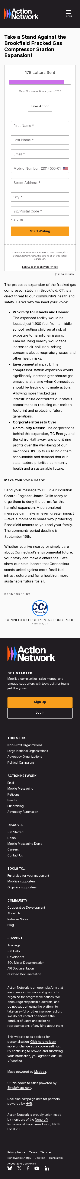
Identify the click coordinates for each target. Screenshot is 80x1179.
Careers (13, 849)
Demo (11, 838)
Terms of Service (40, 1152)
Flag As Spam (66, 274)
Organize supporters (22, 887)
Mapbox (40, 1071)
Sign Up (40, 702)
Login (40, 712)
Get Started (15, 832)
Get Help (13, 951)
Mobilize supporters (21, 881)
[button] (69, 16)
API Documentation (20, 968)
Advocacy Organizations (24, 756)
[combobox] (65, 168)
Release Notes (17, 919)
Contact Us (15, 855)
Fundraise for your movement (28, 875)
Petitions (13, 794)
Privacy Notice (16, 1152)
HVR (29, 1103)
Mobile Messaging (20, 788)
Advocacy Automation (22, 811)
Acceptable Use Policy (21, 1163)
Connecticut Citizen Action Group (40, 620)
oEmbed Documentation (24, 974)
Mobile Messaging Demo (24, 843)
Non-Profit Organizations (24, 745)
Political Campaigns (21, 762)
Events (12, 800)
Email (11, 783)
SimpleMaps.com (19, 1087)
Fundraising (15, 806)
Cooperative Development (26, 907)
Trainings (13, 945)
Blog (10, 925)
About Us (13, 913)
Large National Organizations (27, 751)
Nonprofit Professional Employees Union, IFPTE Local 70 (33, 1124)
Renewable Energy (19, 1157)
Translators (56, 1157)
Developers (15, 957)
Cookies (40, 1157)
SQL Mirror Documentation (25, 962)
